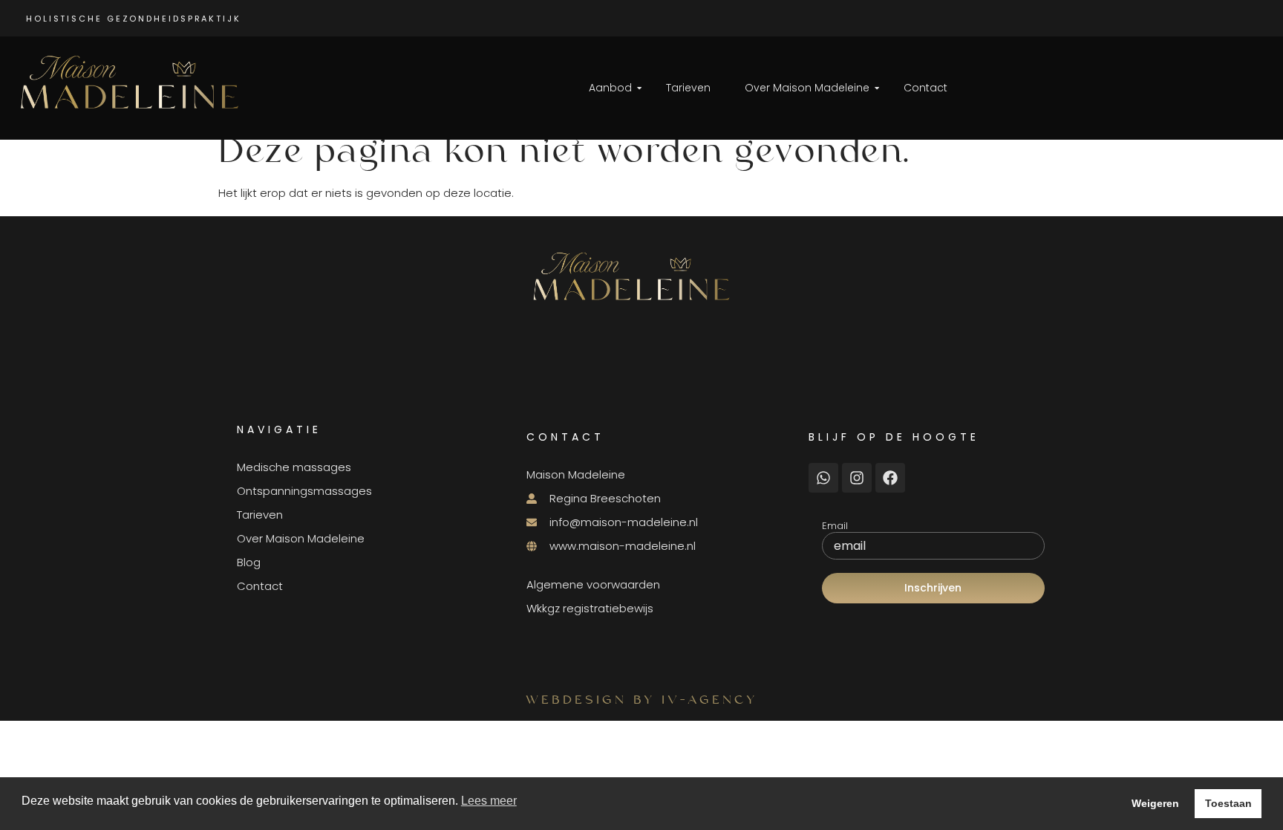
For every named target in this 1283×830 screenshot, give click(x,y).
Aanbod (610, 87)
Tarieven (688, 87)
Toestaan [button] (1228, 803)
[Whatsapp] (823, 478)
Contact (925, 87)
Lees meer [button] (489, 800)
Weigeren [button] (1155, 803)
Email (835, 526)
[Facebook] (890, 478)
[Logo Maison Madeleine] (134, 84)
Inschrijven (933, 587)
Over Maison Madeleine (807, 87)
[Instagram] (857, 478)
